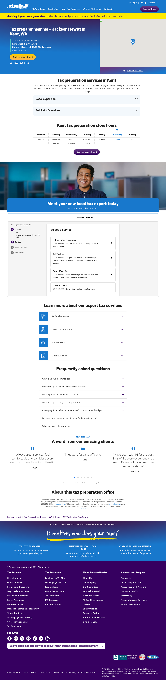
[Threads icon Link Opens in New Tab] (41, 638)
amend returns (115, 504)
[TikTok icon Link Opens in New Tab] (35, 638)
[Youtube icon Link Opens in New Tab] (28, 638)
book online (60, 504)
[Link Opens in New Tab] (125, 657)
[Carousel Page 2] (78, 477)
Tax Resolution (14, 626)
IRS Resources (51, 600)
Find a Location (14, 578)
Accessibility (126, 595)
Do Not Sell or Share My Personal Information (75, 672)
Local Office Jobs (90, 608)
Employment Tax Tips (55, 578)
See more (83, 508)
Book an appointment (23, 57)
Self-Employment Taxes (56, 582)
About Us (87, 578)
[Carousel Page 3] (81, 477)
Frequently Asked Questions (134, 600)
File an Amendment (16, 600)
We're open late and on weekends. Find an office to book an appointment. (53, 645)
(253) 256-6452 (21, 62)
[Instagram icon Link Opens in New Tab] (16, 638)
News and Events (91, 595)
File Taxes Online (15, 604)
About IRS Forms (53, 604)
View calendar (19, 50)
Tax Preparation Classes (94, 617)
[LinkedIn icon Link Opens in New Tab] (47, 639)
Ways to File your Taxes (18, 591)
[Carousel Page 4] (84, 477)
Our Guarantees (14, 582)
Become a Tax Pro (91, 613)
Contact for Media (129, 591)
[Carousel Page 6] (91, 477)
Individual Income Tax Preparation (23, 608)
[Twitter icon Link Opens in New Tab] (22, 638)
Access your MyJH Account (133, 586)
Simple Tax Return (15, 613)
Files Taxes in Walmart (17, 595)
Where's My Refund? (130, 604)
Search (152, 2)
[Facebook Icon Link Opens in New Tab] (9, 638)
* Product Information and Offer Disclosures (28, 567)
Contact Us (108, 9)
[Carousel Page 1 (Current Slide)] (74, 477)
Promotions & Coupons (18, 586)
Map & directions (133, 70)
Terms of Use (30, 672)
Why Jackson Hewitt (92, 591)
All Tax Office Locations (94, 600)
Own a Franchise (90, 621)
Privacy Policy (13, 672)
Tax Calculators (52, 595)
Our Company (89, 582)
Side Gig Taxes (51, 586)
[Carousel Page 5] (88, 477)
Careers (86, 604)
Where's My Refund (92, 9)
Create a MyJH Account (131, 582)
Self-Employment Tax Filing (19, 617)
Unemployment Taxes (55, 591)
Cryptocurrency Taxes (17, 621)
